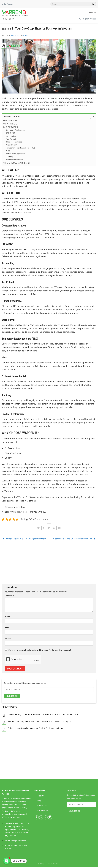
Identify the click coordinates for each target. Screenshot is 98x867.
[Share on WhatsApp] (38, 528)
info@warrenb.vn (18, 840)
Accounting (11, 136)
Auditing (9, 157)
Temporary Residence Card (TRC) (20, 148)
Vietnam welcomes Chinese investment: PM (72, 539)
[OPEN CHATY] (6, 861)
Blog (39, 800)
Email (7, 627)
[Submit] (93, 4)
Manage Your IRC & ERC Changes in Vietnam (26, 539)
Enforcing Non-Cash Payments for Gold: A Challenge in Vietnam (36, 728)
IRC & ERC (10, 133)
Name (8, 616)
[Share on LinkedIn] (59, 528)
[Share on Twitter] (49, 528)
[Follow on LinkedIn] (10, 19)
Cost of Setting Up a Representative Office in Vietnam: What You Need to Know (43, 714)
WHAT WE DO (10, 123)
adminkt (26, 35)
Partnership (42, 810)
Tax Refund (11, 139)
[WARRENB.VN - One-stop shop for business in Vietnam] (16, 12)
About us (41, 795)
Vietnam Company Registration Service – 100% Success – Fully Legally (39, 721)
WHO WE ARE (10, 120)
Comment (9, 596)
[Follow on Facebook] (3, 19)
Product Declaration (14, 159)
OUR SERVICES (10, 127)
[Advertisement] (49, 563)
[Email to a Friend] (54, 528)
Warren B (56, 864)
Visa (8, 151)
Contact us (42, 805)
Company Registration (15, 130)
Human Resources (14, 142)
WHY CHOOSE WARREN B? (16, 163)
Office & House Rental (15, 154)
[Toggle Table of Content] (91, 117)
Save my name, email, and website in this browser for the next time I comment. (39, 650)
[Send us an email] (6, 19)
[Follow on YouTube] (13, 19)
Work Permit (11, 145)
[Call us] (46, 817)
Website (8, 639)
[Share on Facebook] (43, 528)
